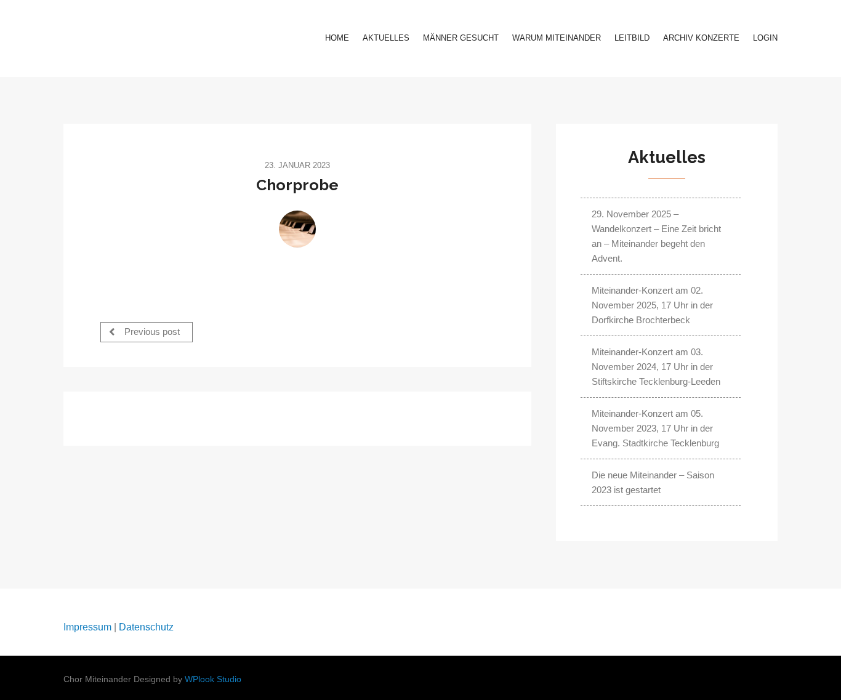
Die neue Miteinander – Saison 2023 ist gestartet (653, 482)
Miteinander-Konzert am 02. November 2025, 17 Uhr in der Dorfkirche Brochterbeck (652, 305)
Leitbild (632, 37)
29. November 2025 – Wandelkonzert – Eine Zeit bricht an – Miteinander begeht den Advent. (656, 236)
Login (765, 37)
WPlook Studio (213, 679)
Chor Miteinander (140, 39)
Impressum (87, 627)
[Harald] (297, 229)
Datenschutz (146, 627)
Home (337, 37)
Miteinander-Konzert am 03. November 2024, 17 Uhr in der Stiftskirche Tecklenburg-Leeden (656, 367)
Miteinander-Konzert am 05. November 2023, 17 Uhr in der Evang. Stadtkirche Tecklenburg (655, 428)
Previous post (151, 332)
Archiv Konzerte (701, 37)
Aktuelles (386, 37)
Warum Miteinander (556, 37)
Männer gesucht (461, 37)
